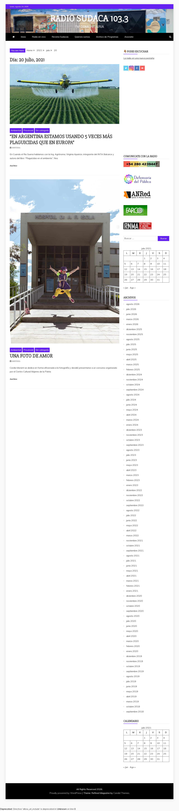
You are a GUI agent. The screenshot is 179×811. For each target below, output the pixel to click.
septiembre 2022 (135, 505)
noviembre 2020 (134, 600)
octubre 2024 (133, 384)
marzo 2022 (132, 535)
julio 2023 (131, 455)
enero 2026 (132, 324)
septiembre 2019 (135, 671)
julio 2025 (131, 344)
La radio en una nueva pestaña (138, 58)
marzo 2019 (132, 701)
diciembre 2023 (134, 429)
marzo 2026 (132, 319)
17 (158, 269)
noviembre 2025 (134, 334)
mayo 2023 (132, 465)
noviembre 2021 (134, 540)
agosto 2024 (132, 394)
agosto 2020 (132, 616)
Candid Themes (121, 793)
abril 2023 (131, 470)
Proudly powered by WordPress (66, 793)
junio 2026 (131, 314)
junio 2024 (131, 404)
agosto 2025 (132, 339)
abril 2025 (131, 359)
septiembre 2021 (135, 550)
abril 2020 (131, 636)
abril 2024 (131, 414)
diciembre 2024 (134, 374)
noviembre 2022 (134, 495)
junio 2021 (131, 565)
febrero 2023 (133, 480)
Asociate (128, 36)
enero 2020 (132, 651)
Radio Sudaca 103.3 (89, 18)
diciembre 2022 (134, 490)
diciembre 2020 (134, 595)
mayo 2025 (132, 354)
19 (125, 274)
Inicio (23, 36)
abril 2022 (131, 530)
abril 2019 (131, 696)
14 (138, 269)
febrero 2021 (133, 585)
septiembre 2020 (135, 611)
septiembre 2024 (135, 389)
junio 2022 (131, 520)
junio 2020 (131, 626)
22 (145, 274)
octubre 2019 (133, 666)
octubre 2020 (133, 605)
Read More (13, 166)
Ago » (133, 287)
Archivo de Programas (107, 36)
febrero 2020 (133, 646)
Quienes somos (82, 36)
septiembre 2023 (135, 445)
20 (132, 274)
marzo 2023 (132, 475)
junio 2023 (131, 460)
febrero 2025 (133, 369)
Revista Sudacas (60, 36)
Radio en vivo (39, 36)
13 (132, 269)
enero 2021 (132, 590)
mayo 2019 (132, 691)
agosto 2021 (132, 555)
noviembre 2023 (134, 434)
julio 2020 (131, 621)
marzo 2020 (132, 641)
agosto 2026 (132, 304)
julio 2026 (131, 309)
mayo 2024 (132, 409)
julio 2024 (131, 399)
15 (145, 269)
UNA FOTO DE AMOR (31, 356)
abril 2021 (131, 575)
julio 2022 (131, 515)
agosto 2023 (132, 450)
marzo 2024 (132, 419)
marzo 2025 (132, 364)
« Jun (125, 287)
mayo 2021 (132, 570)
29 (145, 279)
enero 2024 (132, 424)
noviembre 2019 (134, 661)
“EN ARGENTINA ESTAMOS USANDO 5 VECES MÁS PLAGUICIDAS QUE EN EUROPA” (61, 139)
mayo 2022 (132, 525)
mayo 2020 (132, 631)
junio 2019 (131, 686)
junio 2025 (131, 349)
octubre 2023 (133, 439)
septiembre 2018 (135, 711)
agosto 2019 (132, 676)
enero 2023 (132, 485)
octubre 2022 (133, 500)
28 (138, 279)
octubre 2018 (133, 706)
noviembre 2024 (134, 379)
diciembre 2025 (134, 329)
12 (125, 269)
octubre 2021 (133, 545)
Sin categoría (42, 130)
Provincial (28, 130)
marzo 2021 (132, 580)
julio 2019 (131, 681)
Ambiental (16, 130)
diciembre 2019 (134, 656)
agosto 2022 (132, 510)
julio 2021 (131, 560)
